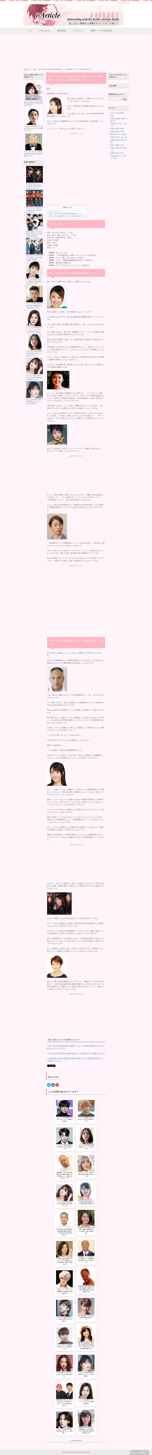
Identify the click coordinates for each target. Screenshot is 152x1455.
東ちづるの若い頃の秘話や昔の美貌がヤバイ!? (65, 214)
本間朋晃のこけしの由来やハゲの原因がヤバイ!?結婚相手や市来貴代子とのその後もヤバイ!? (86, 1259)
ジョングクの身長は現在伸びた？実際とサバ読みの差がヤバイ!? (64, 1146)
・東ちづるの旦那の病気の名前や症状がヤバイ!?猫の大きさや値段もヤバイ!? (76, 1053)
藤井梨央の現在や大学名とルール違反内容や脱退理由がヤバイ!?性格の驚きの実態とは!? (86, 1201)
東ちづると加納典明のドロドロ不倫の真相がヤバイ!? (67, 216)
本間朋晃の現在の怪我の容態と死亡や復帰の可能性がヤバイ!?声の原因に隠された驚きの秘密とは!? (86, 1289)
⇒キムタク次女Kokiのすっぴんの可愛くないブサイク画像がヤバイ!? (33, 128)
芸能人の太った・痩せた (119, 134)
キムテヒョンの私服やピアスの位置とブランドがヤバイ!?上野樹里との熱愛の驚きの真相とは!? (64, 1290)
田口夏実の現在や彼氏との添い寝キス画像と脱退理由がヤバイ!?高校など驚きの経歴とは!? (86, 1230)
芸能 (48, 88)
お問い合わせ (44, 31)
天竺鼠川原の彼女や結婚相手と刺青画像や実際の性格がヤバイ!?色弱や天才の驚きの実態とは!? (64, 1232)
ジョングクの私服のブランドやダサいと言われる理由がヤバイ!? (86, 1119)
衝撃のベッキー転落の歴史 (101, 31)
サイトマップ (78, 31)
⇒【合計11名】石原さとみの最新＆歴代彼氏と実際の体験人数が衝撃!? (33, 103)
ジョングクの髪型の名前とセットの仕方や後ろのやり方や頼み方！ (64, 1319)
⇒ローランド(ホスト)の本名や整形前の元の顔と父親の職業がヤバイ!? (33, 154)
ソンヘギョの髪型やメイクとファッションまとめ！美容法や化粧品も (86, 1401)
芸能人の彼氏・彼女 (117, 145)
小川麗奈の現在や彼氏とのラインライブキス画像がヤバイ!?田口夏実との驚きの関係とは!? (64, 1261)
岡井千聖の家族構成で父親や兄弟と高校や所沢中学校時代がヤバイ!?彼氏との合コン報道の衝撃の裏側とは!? (86, 1345)
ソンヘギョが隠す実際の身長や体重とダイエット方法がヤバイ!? (86, 1146)
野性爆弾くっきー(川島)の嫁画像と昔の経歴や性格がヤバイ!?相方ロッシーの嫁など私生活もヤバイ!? (64, 1175)
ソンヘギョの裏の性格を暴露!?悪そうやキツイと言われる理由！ (86, 1374)
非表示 (69, 207)
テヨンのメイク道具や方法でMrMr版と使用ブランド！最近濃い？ (64, 1431)
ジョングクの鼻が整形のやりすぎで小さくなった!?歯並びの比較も (64, 1119)
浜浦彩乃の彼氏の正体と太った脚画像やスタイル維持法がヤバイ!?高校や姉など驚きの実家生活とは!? (86, 1430)
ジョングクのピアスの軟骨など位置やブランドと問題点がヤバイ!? (64, 1346)
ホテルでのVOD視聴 (117, 113)
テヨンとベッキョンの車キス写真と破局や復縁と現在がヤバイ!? (86, 1174)
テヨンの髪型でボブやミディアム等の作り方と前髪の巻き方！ (64, 1374)
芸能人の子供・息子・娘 (119, 137)
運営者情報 (61, 31)
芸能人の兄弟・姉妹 (117, 131)
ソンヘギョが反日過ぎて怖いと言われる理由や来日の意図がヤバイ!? (64, 1203)
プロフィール (53, 211)
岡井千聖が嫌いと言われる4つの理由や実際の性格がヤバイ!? (86, 1317)
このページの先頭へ (140, 1452)
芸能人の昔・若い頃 (117, 153)
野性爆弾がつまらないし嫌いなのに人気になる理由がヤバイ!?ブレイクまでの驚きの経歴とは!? (64, 1402)
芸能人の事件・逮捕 (117, 128)
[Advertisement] (76, 50)
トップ (29, 31)
